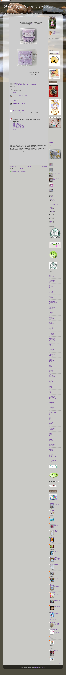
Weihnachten (51, 451)
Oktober (52, 201)
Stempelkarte (51, 429)
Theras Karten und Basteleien (53, 585)
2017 (51, 217)
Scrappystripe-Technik (53, 412)
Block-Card (51, 291)
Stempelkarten (51, 430)
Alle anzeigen (59, 663)
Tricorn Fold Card (52, 443)
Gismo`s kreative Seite (54, 523)
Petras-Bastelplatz (53, 629)
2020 (51, 213)
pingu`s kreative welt (54, 650)
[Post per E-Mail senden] (24, 83)
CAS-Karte (51, 297)
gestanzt (50, 344)
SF (36, 84)
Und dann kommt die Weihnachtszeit (57, 651)
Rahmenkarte (51, 402)
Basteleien (51, 286)
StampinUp (51, 422)
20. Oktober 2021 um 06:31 (19, 110)
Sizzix (50, 419)
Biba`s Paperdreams (53, 571)
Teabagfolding (51, 438)
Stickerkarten (51, 433)
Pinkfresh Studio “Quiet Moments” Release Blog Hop (57, 594)
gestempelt (34, 84)
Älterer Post (44, 166)
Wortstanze (51, 455)
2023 (51, 196)
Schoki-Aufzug (51, 408)
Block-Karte (51, 292)
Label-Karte (51, 372)
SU (49, 435)
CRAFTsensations (29, 84)
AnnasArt (52, 510)
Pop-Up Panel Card (52, 398)
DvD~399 (55, 531)
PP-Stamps (52, 612)
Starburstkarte (51, 427)
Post (50, 401)
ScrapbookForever (52, 411)
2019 (51, 214)
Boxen (50, 295)
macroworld (36, 667)
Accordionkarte (51, 276)
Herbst (50, 355)
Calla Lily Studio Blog (54, 577)
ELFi (13, 110)
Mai (52, 210)
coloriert (24, 84)
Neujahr (50, 386)
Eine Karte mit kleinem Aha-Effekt (57, 511)
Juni (52, 208)
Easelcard (50, 322)
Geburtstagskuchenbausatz (53, 340)
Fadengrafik (51, 328)
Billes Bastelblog (53, 619)
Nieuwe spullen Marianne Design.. (57, 624)
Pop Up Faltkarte (52, 396)
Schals (50, 406)
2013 (51, 222)
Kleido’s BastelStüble (16, 123)
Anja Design (52, 622)
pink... (54, 183)
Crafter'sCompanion (52, 308)
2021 (51, 199)
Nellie (50, 382)
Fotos (50, 335)
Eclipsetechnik (51, 323)
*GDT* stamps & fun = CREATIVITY (18, 128)
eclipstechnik (51, 324)
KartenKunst (51, 366)
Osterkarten (51, 390)
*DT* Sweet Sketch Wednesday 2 (18, 127)
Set (49, 413)
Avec (50, 282)
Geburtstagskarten (52, 339)
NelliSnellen (51, 385)
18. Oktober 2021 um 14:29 (23, 103)
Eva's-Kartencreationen (27, 7)
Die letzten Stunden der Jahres (55, 637)
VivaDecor (51, 450)
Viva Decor (51, 449)
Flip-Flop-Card (51, 334)
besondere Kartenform (19, 84)
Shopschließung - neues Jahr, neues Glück (57, 614)
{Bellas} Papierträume (54, 564)
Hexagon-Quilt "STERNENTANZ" (57, 600)
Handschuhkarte (52, 354)
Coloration (51, 303)
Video (50, 448)
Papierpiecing (51, 393)
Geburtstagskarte (52, 338)
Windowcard (51, 454)
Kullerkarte (51, 371)
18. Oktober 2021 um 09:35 (22, 95)
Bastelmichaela (15, 88)
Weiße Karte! (55, 168)
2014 (51, 221)
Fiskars (50, 332)
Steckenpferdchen (52, 428)
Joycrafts (50, 361)
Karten (50, 365)
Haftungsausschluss (19, 13)
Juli (51, 207)
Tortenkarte (51, 440)
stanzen (50, 423)
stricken (50, 434)
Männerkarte (51, 375)
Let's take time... (53, 517)
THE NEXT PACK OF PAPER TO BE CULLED (57, 559)
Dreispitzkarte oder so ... (55, 204)
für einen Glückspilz (56, 173)
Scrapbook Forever (52, 409)
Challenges (12, 13)
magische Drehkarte (52, 374)
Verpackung (51, 446)
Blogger (43, 667)
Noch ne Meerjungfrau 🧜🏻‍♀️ (56, 525)
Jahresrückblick (51, 360)
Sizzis (50, 418)
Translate (56, 53)
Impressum (26, 13)
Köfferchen (51, 369)
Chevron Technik (52, 301)
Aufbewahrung (51, 281)
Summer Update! (56, 578)
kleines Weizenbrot (57, 606)
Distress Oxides (51, 318)
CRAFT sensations (52, 307)
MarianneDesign (52, 376)
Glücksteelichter (51, 349)
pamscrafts (52, 503)
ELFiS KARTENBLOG (54, 530)
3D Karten (51, 274)
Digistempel (51, 317)
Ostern (50, 391)
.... (50, 647)
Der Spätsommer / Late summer (57, 538)
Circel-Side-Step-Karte (53, 302)
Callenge (50, 296)
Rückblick (50, 403)
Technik (50, 439)
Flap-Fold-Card (51, 333)
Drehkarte (50, 319)
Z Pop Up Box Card (52, 456)
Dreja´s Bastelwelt (53, 550)
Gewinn (50, 348)
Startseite (7, 13)
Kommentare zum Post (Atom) (19, 168)
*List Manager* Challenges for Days (18, 126)
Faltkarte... (51, 142)
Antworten (14, 92)
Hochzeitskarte (51, 356)
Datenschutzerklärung (34, 13)
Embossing (51, 327)
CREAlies (50, 311)
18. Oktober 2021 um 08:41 (23, 88)
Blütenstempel (52, 592)
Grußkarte (51, 353)
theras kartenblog (16, 103)
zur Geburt (51, 461)
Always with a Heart (53, 557)
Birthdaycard (51, 290)
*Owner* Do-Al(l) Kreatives (17, 124)
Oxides (50, 392)
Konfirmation (51, 370)
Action (14, 84)
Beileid (50, 287)
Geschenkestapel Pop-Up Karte (54, 343)
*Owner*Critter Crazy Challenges (18, 125)
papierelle (52, 537)
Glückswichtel (51, 350)
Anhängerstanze (52, 280)
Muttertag (50, 380)
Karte (50, 364)
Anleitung (32, 23)
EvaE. (55, 31)
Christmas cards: (56, 504)
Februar (52, 211)
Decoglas (50, 313)
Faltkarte (50, 329)
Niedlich (50, 387)
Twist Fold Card (51, 445)
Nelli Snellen (51, 381)
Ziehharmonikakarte (52, 460)
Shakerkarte (51, 417)
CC (49, 298)
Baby (50, 285)
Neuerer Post (13, 166)
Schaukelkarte (51, 407)
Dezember (53, 200)
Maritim (50, 377)
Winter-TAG (56, 551)
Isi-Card (50, 359)
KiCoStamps (52, 640)
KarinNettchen (15, 95)
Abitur (50, 275)
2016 (51, 218)
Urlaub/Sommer (56, 586)
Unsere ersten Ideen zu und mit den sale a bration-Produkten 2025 (57, 631)
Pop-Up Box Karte (52, 397)
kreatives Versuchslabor (54, 605)
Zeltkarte (50, 459)
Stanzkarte (51, 424)
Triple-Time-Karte (52, 444)
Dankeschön (51, 312)
